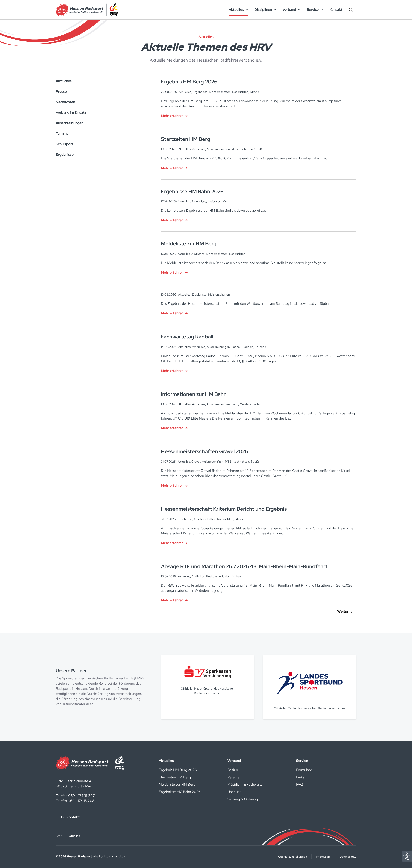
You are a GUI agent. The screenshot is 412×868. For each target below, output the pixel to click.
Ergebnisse (65, 154)
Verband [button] (289, 9)
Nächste (344, 611)
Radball (236, 347)
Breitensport (214, 576)
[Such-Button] (351, 10)
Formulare (304, 770)
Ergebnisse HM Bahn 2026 (180, 792)
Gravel (195, 461)
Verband (234, 760)
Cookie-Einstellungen (292, 857)
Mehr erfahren (172, 115)
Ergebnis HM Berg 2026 (178, 770)
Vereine (233, 777)
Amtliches (64, 81)
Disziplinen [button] (263, 9)
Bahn (234, 404)
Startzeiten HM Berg (175, 777)
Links (300, 777)
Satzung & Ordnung (242, 799)
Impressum (323, 857)
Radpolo (247, 347)
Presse (61, 91)
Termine (62, 133)
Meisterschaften (220, 92)
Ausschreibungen (69, 123)
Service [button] (313, 9)
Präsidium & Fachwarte (245, 784)
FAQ (299, 784)
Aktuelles (185, 92)
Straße (254, 92)
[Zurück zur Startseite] (87, 9)
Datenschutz (347, 857)
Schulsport (64, 144)
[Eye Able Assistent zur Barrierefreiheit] (407, 856)
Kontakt (335, 9)
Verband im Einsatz (71, 112)
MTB (228, 461)
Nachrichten (65, 102)
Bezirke (233, 770)
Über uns (234, 792)
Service (302, 760)
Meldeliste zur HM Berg (177, 784)
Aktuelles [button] (236, 9)
